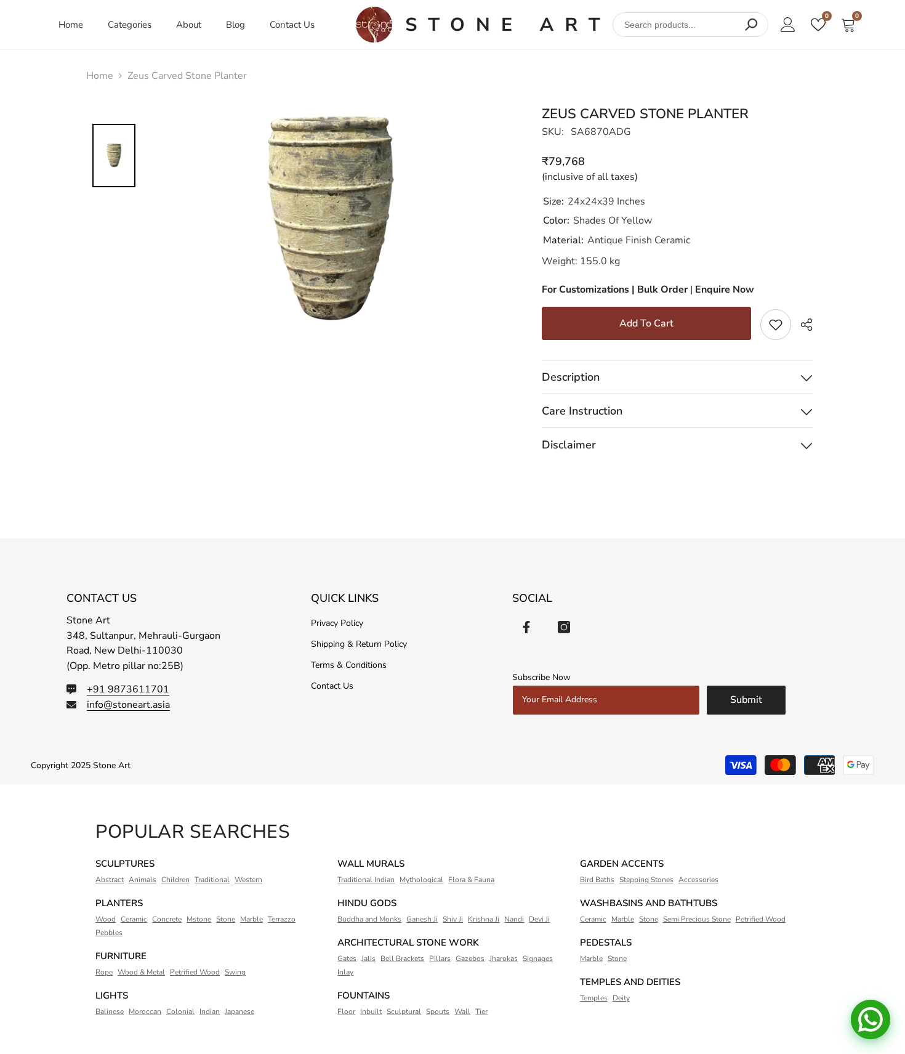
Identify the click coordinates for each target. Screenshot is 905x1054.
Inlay (345, 972)
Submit (746, 700)
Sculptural (404, 1011)
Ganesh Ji (422, 919)
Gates (346, 958)
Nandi (514, 919)
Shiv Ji (453, 919)
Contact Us (292, 24)
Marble (251, 919)
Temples (594, 998)
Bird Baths (597, 880)
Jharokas (503, 958)
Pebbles (109, 933)
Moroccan (145, 1011)
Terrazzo (282, 919)
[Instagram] (564, 627)
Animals (142, 880)
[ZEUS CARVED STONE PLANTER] (477, 24)
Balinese (109, 1011)
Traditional (212, 880)
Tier (481, 1011)
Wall (462, 1011)
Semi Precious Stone (697, 919)
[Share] (802, 325)
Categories (129, 24)
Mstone (199, 919)
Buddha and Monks (369, 919)
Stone (225, 919)
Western (248, 880)
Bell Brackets (402, 958)
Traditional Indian (366, 880)
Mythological (421, 880)
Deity (621, 998)
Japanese (239, 1011)
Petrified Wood (195, 972)
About (188, 24)
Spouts (437, 1011)
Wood (105, 919)
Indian (209, 1011)
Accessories (698, 880)
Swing (235, 972)
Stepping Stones (646, 880)
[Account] (788, 24)
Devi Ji (539, 919)
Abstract (109, 880)
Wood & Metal (141, 972)
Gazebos (470, 958)
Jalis (368, 958)
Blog (235, 24)
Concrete (167, 919)
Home (70, 24)
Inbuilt (371, 1011)
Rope (104, 972)
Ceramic (134, 919)
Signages (538, 958)
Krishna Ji (483, 919)
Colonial (180, 1011)
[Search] (751, 24)
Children (175, 880)
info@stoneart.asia (128, 704)
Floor (346, 1011)
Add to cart (646, 323)
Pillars (440, 958)
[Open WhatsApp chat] (870, 1019)
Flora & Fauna (471, 880)
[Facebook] (526, 627)
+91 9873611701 (128, 689)
